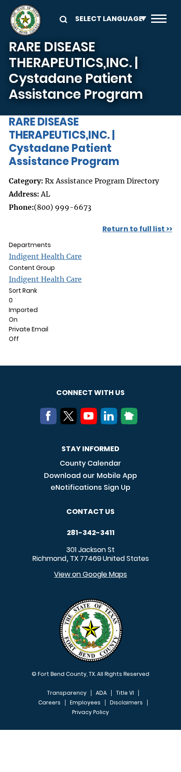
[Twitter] (70, 421)
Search (62, 18)
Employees (85, 703)
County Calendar (90, 463)
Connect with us (90, 393)
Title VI (125, 693)
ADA (101, 693)
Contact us (90, 511)
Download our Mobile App (90, 475)
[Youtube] (90, 421)
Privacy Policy (90, 712)
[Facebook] (50, 421)
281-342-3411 (91, 532)
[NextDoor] (131, 421)
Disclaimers (126, 703)
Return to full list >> (137, 229)
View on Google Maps (90, 574)
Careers (49, 703)
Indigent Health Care (45, 256)
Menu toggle (159, 20)
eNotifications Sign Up (90, 487)
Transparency (67, 693)
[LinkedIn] (111, 421)
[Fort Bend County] (25, 20)
